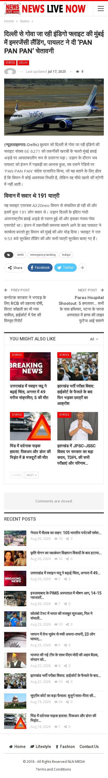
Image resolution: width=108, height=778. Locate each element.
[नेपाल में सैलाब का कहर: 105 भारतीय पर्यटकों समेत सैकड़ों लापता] (15, 538)
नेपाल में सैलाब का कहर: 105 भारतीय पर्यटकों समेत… (65, 533)
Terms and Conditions (53, 769)
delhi (20, 254)
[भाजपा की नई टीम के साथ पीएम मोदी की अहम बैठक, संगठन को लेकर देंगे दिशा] (15, 660)
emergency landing (43, 254)
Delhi (23, 62)
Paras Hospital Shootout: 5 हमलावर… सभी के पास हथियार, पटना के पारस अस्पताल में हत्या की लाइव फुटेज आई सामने (81, 309)
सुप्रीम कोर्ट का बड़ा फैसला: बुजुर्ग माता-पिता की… (63, 695)
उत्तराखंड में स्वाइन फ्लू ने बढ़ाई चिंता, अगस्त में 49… (65, 573)
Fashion (67, 746)
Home (19, 746)
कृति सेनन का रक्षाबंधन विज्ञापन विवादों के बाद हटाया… (66, 553)
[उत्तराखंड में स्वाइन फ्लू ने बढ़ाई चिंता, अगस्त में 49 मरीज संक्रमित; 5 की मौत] (30, 366)
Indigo (66, 254)
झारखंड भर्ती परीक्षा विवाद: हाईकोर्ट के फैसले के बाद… (65, 675)
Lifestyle (43, 746)
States (10, 62)
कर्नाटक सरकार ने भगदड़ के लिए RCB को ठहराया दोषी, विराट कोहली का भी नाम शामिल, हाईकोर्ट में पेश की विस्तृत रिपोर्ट (25, 309)
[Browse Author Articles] (10, 72)
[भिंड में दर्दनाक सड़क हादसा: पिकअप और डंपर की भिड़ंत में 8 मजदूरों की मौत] (30, 426)
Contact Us (89, 746)
